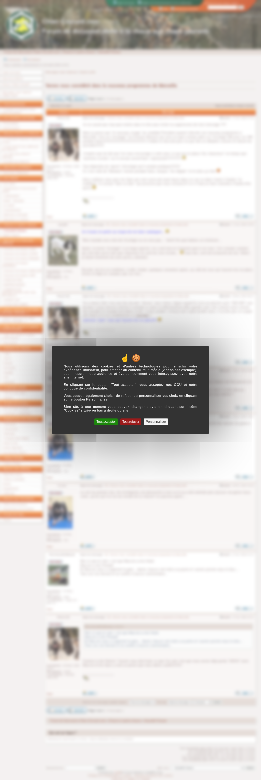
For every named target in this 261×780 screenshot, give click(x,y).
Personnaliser (156, 421)
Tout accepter (106, 421)
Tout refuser (130, 421)
